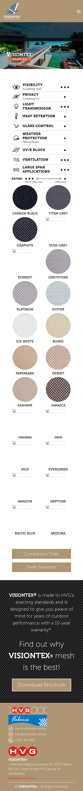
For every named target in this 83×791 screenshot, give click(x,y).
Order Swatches (41, 567)
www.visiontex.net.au (31, 728)
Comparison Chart (41, 553)
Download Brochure (42, 685)
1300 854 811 (25, 740)
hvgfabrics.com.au (22, 778)
